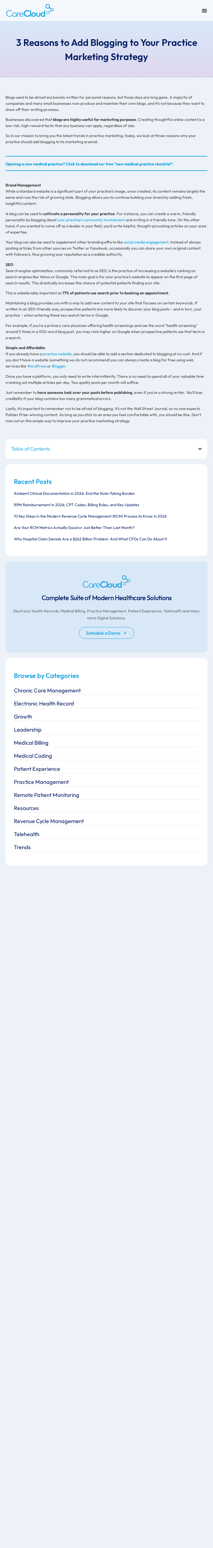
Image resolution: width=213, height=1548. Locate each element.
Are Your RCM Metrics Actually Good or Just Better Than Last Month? (74, 527)
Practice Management (41, 781)
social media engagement (146, 242)
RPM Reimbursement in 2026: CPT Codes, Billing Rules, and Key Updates (76, 504)
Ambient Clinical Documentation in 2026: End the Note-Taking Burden (74, 493)
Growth (23, 716)
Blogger (58, 366)
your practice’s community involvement (91, 219)
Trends (22, 847)
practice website (57, 353)
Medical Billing (31, 742)
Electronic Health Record (44, 703)
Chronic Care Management (47, 690)
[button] (200, 449)
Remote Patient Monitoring (46, 794)
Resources (26, 807)
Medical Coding (33, 755)
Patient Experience (37, 768)
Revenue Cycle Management (49, 821)
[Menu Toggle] (204, 10)
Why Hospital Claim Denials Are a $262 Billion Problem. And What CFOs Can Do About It (90, 538)
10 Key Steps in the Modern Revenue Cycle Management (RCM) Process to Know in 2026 (90, 516)
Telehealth (26, 834)
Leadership (28, 729)
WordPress (36, 366)
